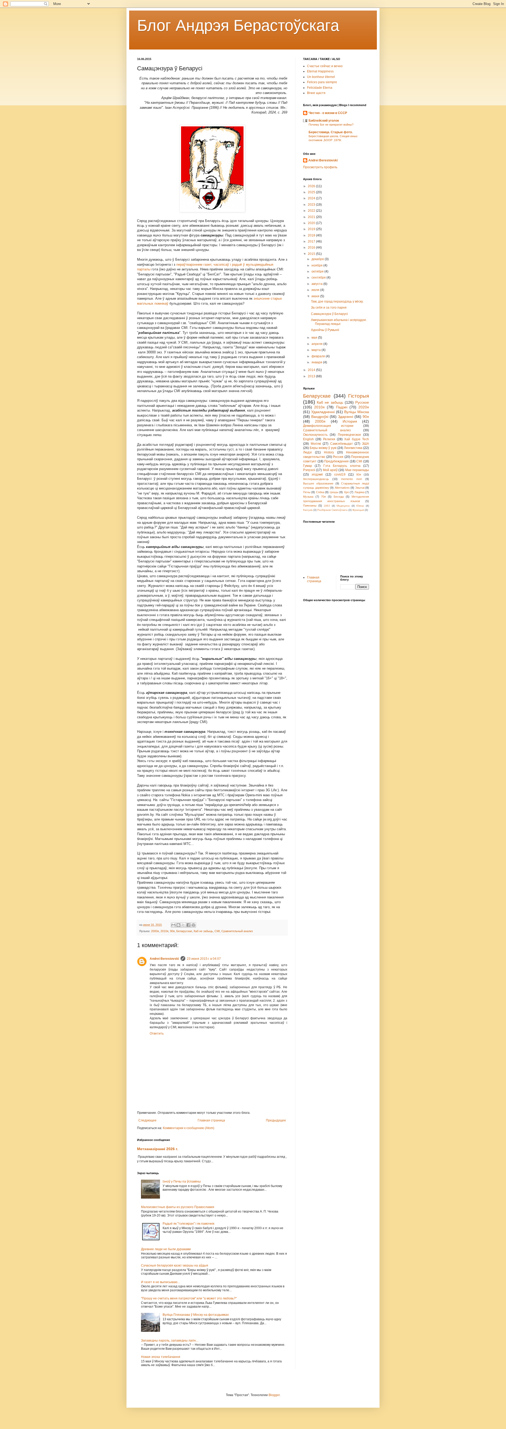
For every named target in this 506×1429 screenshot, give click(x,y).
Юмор (360, 505)
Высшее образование (318, 483)
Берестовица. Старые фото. (331, 132)
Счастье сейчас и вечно (325, 66)
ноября (317, 265)
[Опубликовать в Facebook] (188, 925)
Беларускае (184, 931)
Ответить (157, 1033)
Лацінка (359, 492)
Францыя (358, 509)
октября (318, 271)
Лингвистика (353, 448)
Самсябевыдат (341, 444)
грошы (334, 492)
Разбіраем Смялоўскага (332, 509)
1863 (327, 505)
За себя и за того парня (329, 307)
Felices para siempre (322, 82)
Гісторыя (358, 396)
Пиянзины (310, 505)
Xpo (346, 492)
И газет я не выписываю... (160, 1282)
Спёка (320, 492)
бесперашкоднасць (316, 479)
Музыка (308, 496)
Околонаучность (315, 435)
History (329, 452)
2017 (312, 241)
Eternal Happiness (320, 71)
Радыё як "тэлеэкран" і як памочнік (188, 1223)
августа (317, 284)
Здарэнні (345, 416)
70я (323, 496)
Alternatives (342, 487)
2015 (312, 254)
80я (358, 474)
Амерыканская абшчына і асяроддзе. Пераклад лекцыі (339, 321)
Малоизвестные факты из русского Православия (177, 1207)
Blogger (274, 1395)
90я (172, 931)
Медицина (343, 505)
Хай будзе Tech (356, 439)
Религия (329, 439)
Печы (306, 492)
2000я (155, 931)
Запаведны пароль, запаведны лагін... (169, 1340)
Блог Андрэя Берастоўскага (238, 25)
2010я (164, 931)
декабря (318, 259)
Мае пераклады (357, 470)
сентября (319, 277)
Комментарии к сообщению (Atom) (188, 1128)
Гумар (307, 466)
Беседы (339, 496)
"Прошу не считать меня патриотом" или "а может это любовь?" (189, 1298)
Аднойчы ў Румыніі (325, 330)
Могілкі (316, 444)
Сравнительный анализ (237, 931)
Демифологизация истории (328, 426)
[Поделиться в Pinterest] (193, 925)
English (308, 439)
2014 (312, 370)
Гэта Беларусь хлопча (342, 466)
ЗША (365, 444)
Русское (362, 402)
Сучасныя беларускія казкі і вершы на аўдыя (174, 1265)
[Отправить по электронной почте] (173, 925)
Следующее (147, 1120)
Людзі (307, 452)
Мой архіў (330, 470)
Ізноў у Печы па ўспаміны (182, 1181)
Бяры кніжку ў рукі (323, 448)
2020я (363, 407)
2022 (312, 210)
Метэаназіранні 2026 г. (157, 1149)
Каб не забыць (203, 931)
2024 (312, 198)
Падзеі (341, 407)
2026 (312, 186)
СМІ (217, 931)
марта (317, 350)
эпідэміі (317, 474)
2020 (312, 223)
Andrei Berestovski (164, 959)
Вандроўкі (319, 416)
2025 (312, 192)
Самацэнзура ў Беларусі (329, 314)
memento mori (351, 479)
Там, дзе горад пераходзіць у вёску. (337, 301)
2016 (312, 247)
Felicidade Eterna (319, 88)
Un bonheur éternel (321, 77)
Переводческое (349, 435)
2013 (312, 376)
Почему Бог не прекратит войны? (331, 124)
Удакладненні (323, 412)
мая (315, 337)
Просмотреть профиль (320, 167)
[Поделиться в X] (183, 925)
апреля (317, 344)
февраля (319, 356)
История (350, 421)
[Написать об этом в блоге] (178, 925)
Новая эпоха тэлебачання (160, 1357)
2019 (312, 229)
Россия (338, 457)
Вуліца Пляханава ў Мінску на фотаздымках (196, 1315)
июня (316, 296)
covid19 (340, 474)
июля (316, 290)
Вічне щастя (316, 93)
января (317, 362)
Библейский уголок (324, 120)
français (308, 509)
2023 (312, 204)
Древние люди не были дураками (166, 1249)
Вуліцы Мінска (356, 412)
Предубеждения (336, 461)
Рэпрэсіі (309, 470)
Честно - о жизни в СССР (328, 113)
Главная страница (211, 1120)
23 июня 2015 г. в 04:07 (204, 959)
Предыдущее (276, 1120)
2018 (312, 235)
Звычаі (359, 487)
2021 (312, 217)
